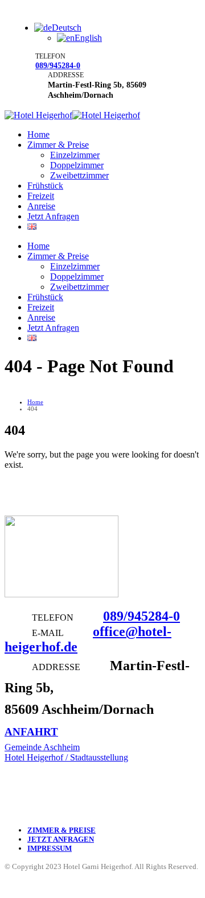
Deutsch (66, 27)
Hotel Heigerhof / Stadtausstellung (66, 757)
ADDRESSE (66, 75)
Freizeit (40, 196)
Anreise (41, 206)
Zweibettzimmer (79, 175)
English (88, 38)
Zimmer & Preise (58, 144)
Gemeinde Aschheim (42, 747)
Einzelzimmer (75, 155)
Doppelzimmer (77, 165)
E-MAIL (47, 633)
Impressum (49, 849)
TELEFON (50, 56)
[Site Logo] (72, 115)
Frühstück (45, 185)
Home (38, 134)
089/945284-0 (57, 65)
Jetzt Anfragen (53, 216)
